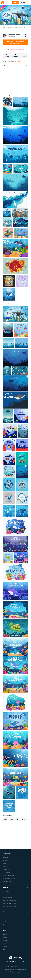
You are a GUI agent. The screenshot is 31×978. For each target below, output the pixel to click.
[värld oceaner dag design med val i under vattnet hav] (9, 639)
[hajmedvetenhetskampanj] (7, 251)
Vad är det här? (17, 61)
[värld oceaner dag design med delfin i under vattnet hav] (9, 652)
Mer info (6, 64)
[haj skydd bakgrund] (10, 111)
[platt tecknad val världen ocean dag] (7, 232)
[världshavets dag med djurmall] (7, 101)
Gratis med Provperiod (15, 42)
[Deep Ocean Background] (15, 126)
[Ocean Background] (15, 145)
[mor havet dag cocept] (10, 189)
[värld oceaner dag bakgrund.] (8, 515)
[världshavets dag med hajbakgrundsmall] (15, 378)
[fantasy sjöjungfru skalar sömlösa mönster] (9, 345)
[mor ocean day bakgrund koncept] (15, 219)
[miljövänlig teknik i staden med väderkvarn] (8, 272)
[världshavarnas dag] (7, 178)
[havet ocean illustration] (11, 241)
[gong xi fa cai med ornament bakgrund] (15, 317)
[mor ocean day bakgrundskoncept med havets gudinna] (10, 261)
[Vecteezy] (2, 2)
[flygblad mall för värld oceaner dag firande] (10, 530)
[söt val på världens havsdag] (9, 358)
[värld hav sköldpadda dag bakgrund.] (8, 394)
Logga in (23, 2)
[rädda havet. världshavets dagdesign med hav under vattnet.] (15, 163)
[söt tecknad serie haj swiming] (15, 498)
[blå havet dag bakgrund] (15, 202)
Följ (25, 36)
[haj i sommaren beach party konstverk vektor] (9, 332)
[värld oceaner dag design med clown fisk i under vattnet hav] (9, 600)
